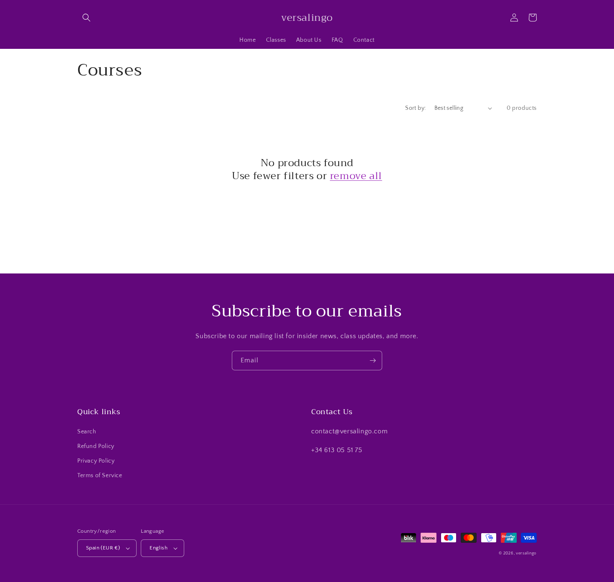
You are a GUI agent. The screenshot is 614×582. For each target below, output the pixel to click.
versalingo (526, 553)
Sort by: (415, 108)
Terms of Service (99, 475)
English (158, 548)
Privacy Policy (95, 461)
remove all (356, 176)
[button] (86, 17)
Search (86, 431)
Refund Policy (95, 446)
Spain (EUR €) (103, 548)
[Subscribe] (372, 360)
